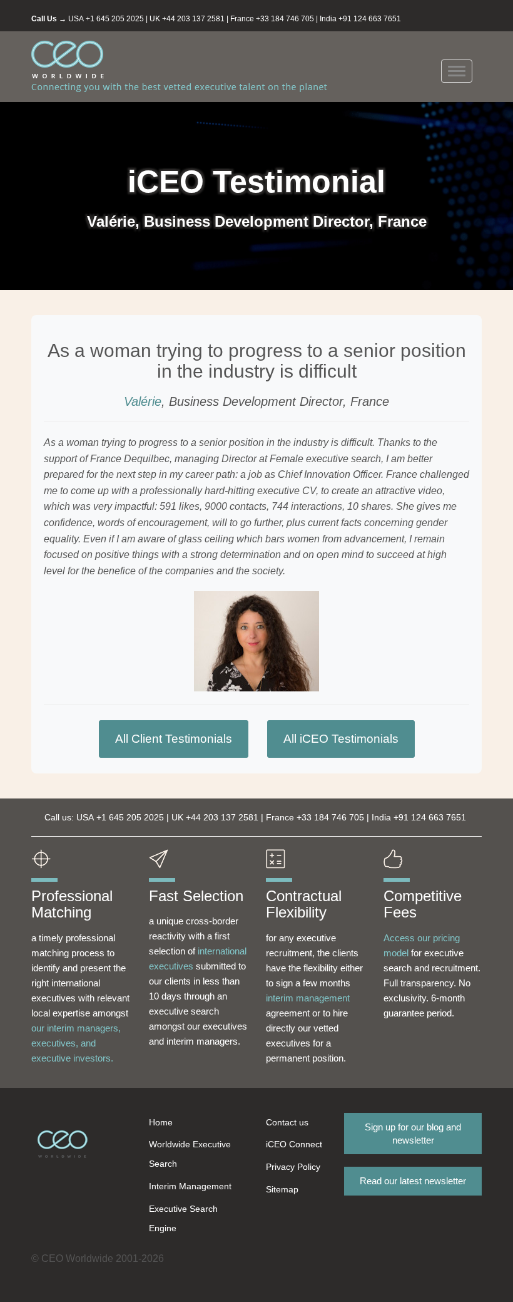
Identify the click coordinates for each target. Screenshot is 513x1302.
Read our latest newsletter (413, 1180)
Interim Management (190, 1186)
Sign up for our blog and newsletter (413, 1133)
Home (161, 1122)
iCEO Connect (294, 1144)
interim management (308, 998)
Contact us (287, 1122)
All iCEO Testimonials (341, 738)
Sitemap (282, 1189)
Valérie (142, 401)
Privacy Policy (293, 1167)
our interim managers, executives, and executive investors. (76, 1043)
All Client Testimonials (173, 738)
